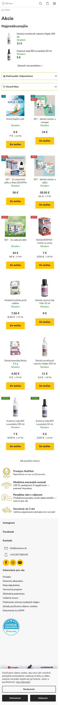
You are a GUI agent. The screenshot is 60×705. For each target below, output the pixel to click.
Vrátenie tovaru (10, 598)
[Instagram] (13, 562)
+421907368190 (19, 554)
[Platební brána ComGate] (13, 667)
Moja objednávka (11, 585)
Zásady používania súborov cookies (20, 606)
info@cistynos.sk (18, 548)
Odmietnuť (15, 698)
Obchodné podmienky (14, 593)
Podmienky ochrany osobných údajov (21, 602)
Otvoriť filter (12, 86)
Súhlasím (43, 698)
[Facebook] (6, 562)
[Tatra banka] (30, 667)
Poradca (7, 576)
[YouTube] (20, 562)
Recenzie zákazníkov (13, 581)
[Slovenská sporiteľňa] (47, 667)
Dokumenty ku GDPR (13, 610)
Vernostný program (12, 589)
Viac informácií (23, 682)
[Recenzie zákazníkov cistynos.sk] (11, 627)
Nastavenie (29, 689)
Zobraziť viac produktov (29, 65)
